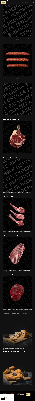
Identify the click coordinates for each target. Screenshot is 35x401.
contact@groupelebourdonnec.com (21, 394)
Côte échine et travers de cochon (11, 235)
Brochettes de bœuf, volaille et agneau (12, 157)
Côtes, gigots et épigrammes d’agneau (12, 196)
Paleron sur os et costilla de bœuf (11, 81)
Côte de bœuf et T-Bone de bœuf (11, 119)
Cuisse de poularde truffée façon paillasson (14, 351)
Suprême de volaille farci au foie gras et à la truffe (15, 313)
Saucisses (5, 42)
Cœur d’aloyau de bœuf (9, 274)
